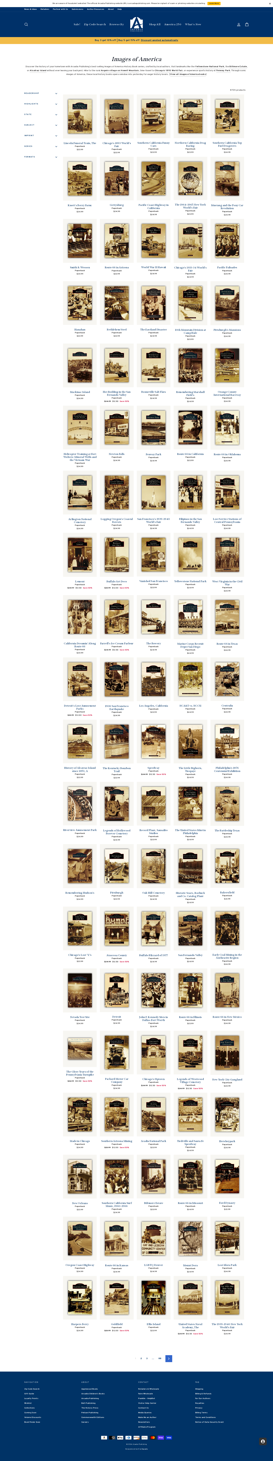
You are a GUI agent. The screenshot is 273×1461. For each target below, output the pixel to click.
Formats (29, 157)
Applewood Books (89, 1389)
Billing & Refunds (203, 1394)
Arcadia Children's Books (93, 1394)
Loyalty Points (31, 1398)
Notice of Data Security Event (209, 1422)
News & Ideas (30, 9)
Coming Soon (30, 1412)
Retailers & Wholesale (148, 1389)
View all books (188, 74)
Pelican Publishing (89, 1412)
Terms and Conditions (205, 1417)
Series (28, 146)
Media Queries (145, 1412)
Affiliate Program (146, 1427)
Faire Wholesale (145, 1394)
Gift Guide (29, 1394)
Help (120, 9)
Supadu (145, 1449)
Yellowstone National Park (209, 66)
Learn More (214, 4)
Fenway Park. (223, 70)
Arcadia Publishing (90, 1398)
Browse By (116, 24)
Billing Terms (201, 1412)
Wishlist (28, 1403)
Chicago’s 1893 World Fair (169, 70)
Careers (85, 1422)
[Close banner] (270, 3)
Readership (31, 93)
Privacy (198, 1408)
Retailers (45, 9)
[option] (136, 40)
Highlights (31, 104)
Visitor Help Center (147, 1403)
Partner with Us (60, 9)
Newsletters (144, 1422)
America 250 (172, 24)
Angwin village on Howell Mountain (120, 70)
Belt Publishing (88, 1403)
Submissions (77, 9)
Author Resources (95, 9)
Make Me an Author (147, 1417)
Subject (29, 125)
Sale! (77, 24)
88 (159, 1358)
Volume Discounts (32, 1417)
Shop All (155, 24)
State (28, 114)
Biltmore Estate (238, 66)
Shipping (199, 1389)
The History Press (89, 1408)
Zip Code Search (95, 24)
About (111, 9)
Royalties (199, 1403)
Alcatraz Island (38, 70)
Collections (29, 1408)
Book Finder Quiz (32, 1422)
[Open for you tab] (263, 1441)
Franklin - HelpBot (146, 1398)
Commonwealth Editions (92, 1417)
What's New (193, 24)
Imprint (29, 136)
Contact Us (143, 1408)
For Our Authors (202, 1398)
